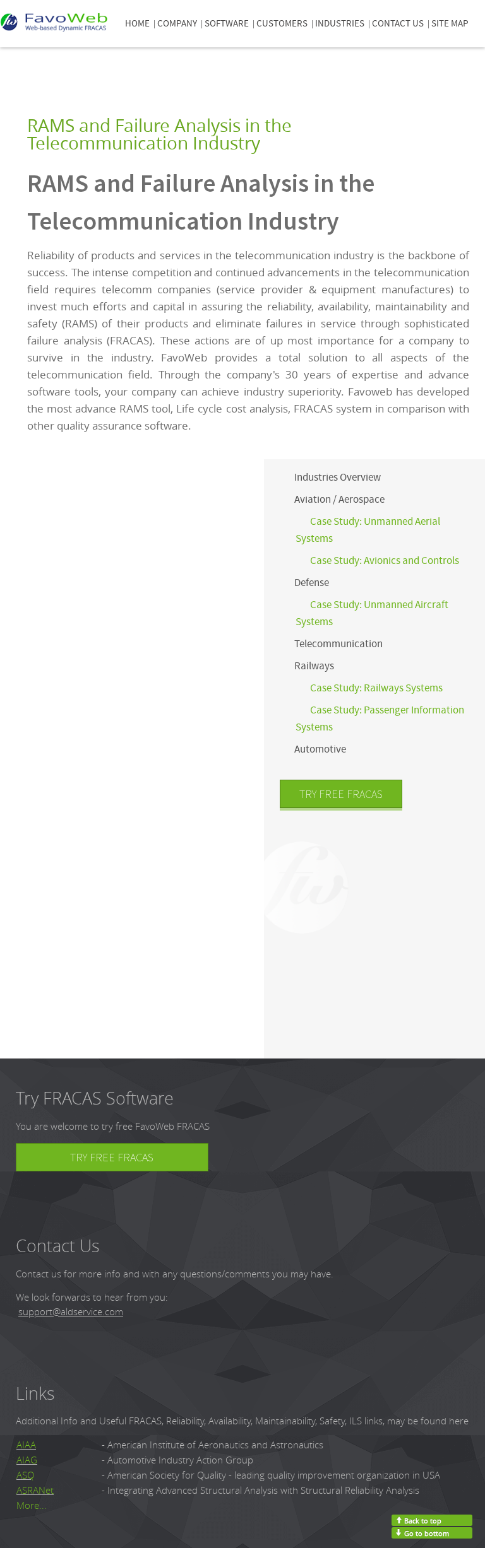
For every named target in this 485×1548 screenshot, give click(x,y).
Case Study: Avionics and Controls (384, 560)
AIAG (26, 1460)
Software (227, 24)
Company (177, 24)
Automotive (320, 749)
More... (31, 1505)
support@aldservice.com (70, 1312)
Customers (282, 24)
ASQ (25, 1475)
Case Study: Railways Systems (376, 688)
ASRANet (35, 1490)
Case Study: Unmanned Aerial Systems (368, 530)
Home (137, 24)
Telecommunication (338, 643)
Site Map (450, 24)
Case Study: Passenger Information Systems (380, 718)
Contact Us (398, 24)
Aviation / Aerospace (339, 499)
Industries (339, 24)
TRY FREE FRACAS (341, 794)
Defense (311, 582)
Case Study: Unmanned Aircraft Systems (372, 613)
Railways (314, 666)
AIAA (26, 1445)
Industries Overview (337, 477)
